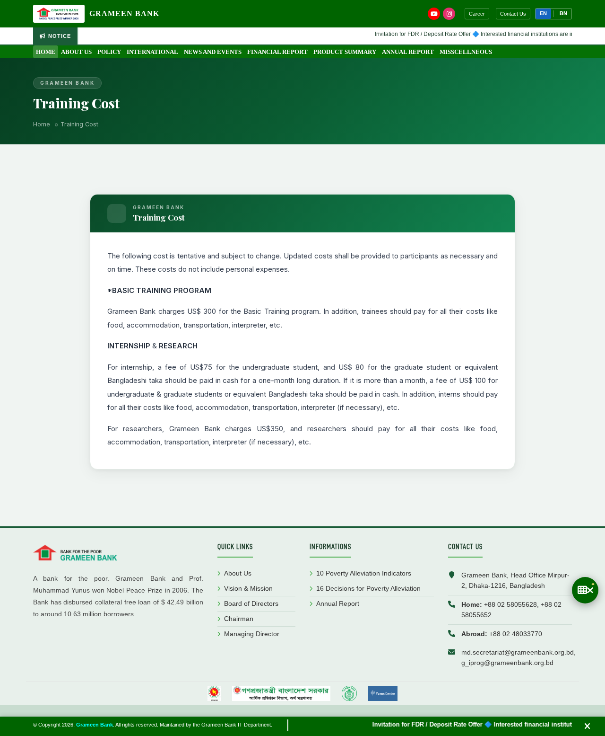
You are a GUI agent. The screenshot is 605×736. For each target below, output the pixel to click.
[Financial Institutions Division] (281, 693)
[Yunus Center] (383, 693)
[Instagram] (449, 14)
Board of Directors (251, 603)
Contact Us (513, 14)
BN (563, 13)
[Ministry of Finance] (214, 693)
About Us (76, 51)
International (152, 51)
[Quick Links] (585, 590)
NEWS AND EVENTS (213, 51)
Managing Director (251, 634)
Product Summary (344, 51)
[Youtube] (434, 14)
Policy (109, 51)
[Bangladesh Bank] (349, 693)
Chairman (238, 618)
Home (45, 51)
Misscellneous (466, 51)
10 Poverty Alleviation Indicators (363, 573)
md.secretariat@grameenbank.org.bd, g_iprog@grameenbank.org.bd (518, 657)
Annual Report (408, 51)
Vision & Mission (248, 588)
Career (477, 14)
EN (543, 13)
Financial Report (277, 51)
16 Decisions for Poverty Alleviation (368, 588)
